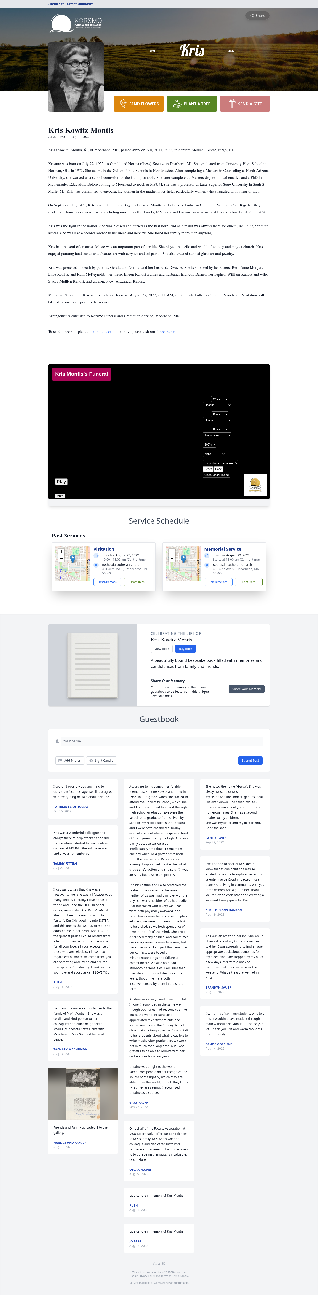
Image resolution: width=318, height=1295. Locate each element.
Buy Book (185, 649)
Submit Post (250, 760)
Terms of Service (171, 1276)
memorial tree (100, 331)
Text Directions (108, 582)
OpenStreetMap (163, 1283)
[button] (72, 559)
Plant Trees (138, 582)
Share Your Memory (246, 689)
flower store (165, 331)
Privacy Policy (147, 1276)
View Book (161, 649)
